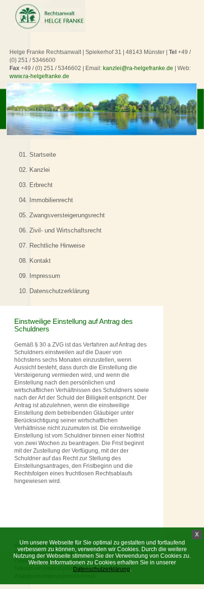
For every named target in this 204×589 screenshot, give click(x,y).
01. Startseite (37, 154)
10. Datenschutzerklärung (54, 290)
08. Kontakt (35, 260)
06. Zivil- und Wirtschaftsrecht (60, 230)
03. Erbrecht (36, 184)
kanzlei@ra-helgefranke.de (138, 68)
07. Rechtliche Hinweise (52, 245)
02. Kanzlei (34, 169)
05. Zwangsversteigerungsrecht (62, 215)
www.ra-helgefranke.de (39, 76)
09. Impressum (39, 275)
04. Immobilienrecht (46, 200)
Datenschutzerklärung (101, 569)
